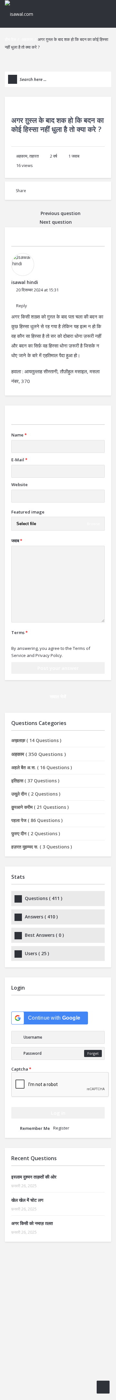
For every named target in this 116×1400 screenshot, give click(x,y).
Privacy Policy (48, 655)
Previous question (60, 213)
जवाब (73, 156)
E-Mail (19, 460)
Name (19, 435)
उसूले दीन (35, 794)
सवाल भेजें (58, 696)
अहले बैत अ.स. (41, 767)
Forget (93, 1053)
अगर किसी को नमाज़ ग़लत (32, 1223)
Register (61, 1128)
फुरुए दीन (35, 833)
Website (19, 484)
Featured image (27, 512)
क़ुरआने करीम (40, 807)
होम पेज (10, 39)
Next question (56, 222)
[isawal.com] (22, 14)
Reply (21, 305)
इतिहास (35, 781)
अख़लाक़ (36, 740)
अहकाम (27, 39)
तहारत (34, 156)
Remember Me (35, 1128)
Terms (19, 632)
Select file (26, 523)
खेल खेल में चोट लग (27, 1200)
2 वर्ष (53, 156)
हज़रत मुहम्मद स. (41, 847)
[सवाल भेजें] (103, 1387)
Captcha (21, 1069)
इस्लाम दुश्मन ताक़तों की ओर (33, 1177)
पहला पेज (37, 820)
